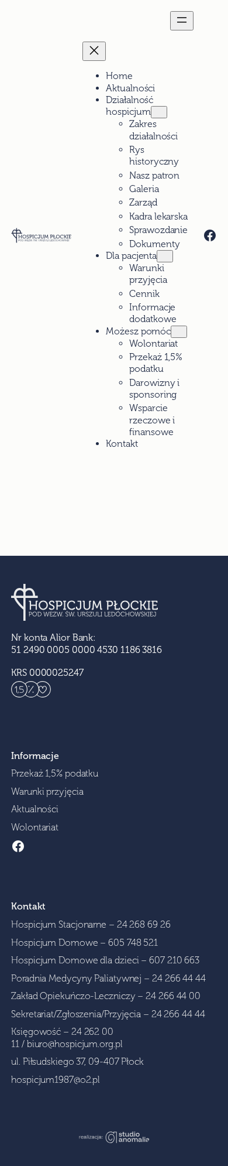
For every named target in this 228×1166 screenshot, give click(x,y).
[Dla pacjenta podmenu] (165, 256)
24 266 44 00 (173, 995)
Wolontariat (34, 827)
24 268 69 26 (144, 924)
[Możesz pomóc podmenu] (179, 332)
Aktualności (34, 809)
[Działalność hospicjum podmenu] (159, 112)
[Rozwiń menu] (182, 20)
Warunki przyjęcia (47, 791)
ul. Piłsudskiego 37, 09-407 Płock (77, 1061)
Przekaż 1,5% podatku (54, 773)
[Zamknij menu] (94, 51)
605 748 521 (133, 942)
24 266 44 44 (179, 978)
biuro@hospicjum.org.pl (75, 1043)
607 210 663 (174, 960)
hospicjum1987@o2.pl (55, 1079)
